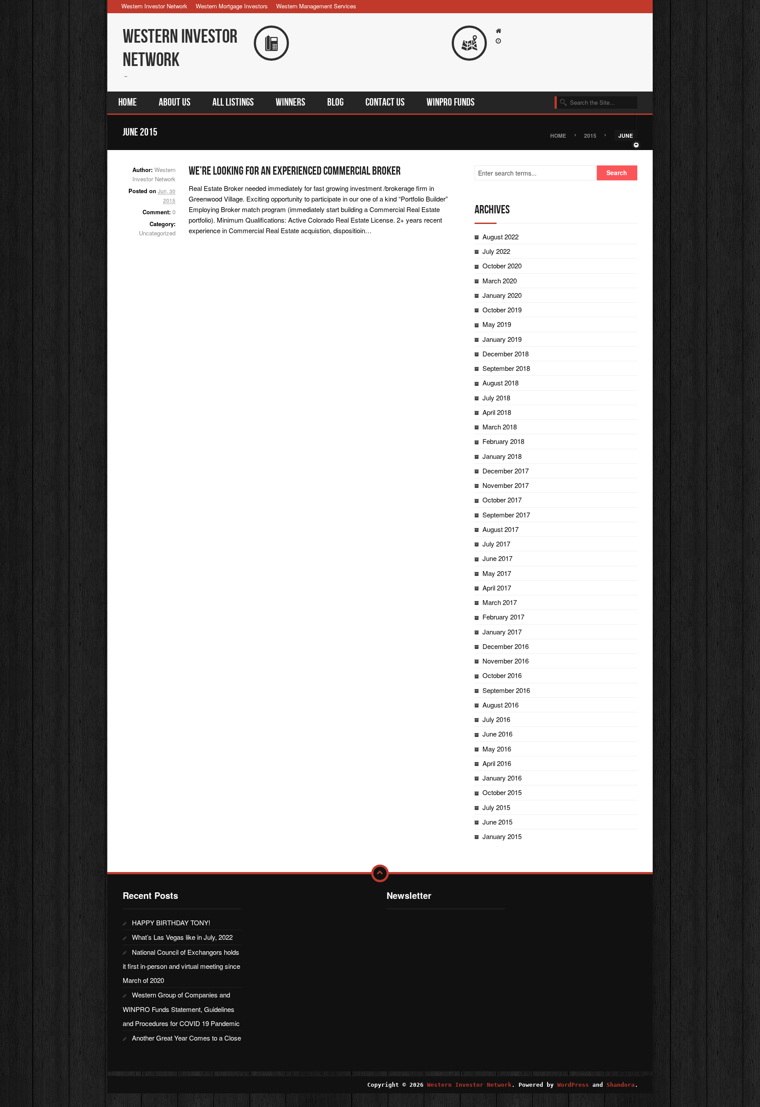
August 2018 (500, 382)
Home (558, 135)
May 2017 (496, 573)
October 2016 (502, 675)
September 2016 (506, 690)
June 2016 (497, 733)
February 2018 (503, 441)
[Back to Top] (380, 873)
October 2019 (502, 309)
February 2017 (503, 616)
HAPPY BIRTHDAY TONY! (171, 922)
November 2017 (505, 485)
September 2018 (506, 368)
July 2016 (496, 719)
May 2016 (496, 748)
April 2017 (496, 587)
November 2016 (505, 660)
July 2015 (496, 807)
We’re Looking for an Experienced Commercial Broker (295, 171)
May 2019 (496, 324)
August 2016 (500, 704)
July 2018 (496, 397)
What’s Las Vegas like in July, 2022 (182, 937)
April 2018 (496, 412)
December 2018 (505, 353)
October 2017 (502, 499)
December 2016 (505, 646)
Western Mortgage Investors (232, 6)
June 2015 (497, 821)
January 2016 (502, 777)
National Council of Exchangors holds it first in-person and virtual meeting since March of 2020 (181, 966)
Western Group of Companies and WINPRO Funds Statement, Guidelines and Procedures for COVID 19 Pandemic (181, 1009)
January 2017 (502, 631)
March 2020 (499, 280)
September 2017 (506, 514)
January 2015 (502, 836)
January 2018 (502, 456)
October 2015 (502, 792)
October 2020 (502, 265)
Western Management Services (316, 6)
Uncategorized (157, 233)
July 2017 (496, 543)
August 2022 (500, 236)
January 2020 (502, 295)
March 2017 (499, 602)
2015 (590, 135)
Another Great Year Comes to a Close (186, 1037)
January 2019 (502, 339)
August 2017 (500, 529)
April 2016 (496, 763)
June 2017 (497, 558)
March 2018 (499, 426)
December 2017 (505, 470)
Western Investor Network (154, 6)
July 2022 (496, 251)
